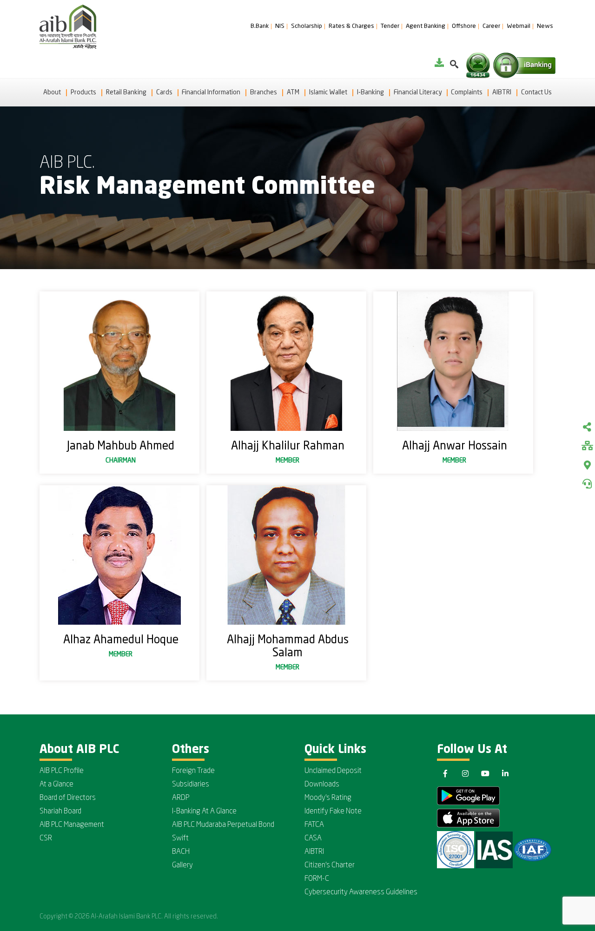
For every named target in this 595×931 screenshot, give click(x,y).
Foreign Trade (193, 771)
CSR (46, 838)
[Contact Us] (587, 484)
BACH (181, 852)
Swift (180, 838)
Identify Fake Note (333, 811)
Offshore (464, 26)
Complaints (467, 92)
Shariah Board (60, 811)
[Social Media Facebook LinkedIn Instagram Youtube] (587, 428)
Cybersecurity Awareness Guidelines (360, 892)
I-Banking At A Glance (204, 811)
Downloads (321, 784)
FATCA (314, 825)
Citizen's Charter (329, 865)
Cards (164, 92)
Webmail (518, 26)
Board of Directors (68, 798)
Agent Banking (425, 26)
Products (83, 92)
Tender (390, 26)
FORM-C (316, 879)
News (545, 26)
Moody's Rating (327, 798)
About (52, 92)
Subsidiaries (190, 784)
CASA (313, 838)
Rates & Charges (351, 26)
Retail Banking (126, 92)
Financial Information (211, 92)
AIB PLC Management (72, 825)
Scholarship (306, 26)
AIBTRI (501, 92)
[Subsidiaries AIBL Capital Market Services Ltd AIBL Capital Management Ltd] (587, 446)
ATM (293, 92)
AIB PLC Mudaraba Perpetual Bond (223, 825)
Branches (263, 92)
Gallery (182, 865)
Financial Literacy (418, 92)
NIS (279, 26)
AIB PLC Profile (62, 771)
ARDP (180, 798)
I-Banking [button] (370, 92)
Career (491, 26)
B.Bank (260, 26)
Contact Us (536, 92)
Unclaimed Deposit (333, 771)
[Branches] (587, 465)
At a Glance (56, 784)
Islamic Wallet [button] (328, 92)
